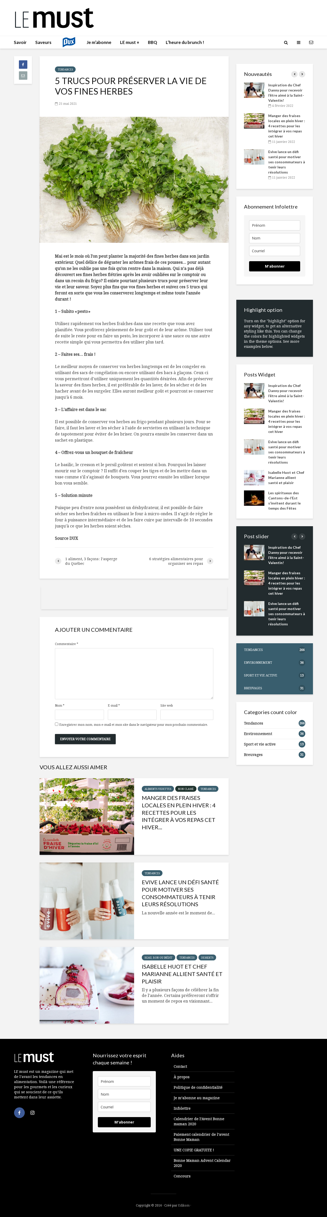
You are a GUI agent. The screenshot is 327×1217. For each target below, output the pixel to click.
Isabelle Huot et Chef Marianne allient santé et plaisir (182, 974)
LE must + (129, 42)
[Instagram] (32, 1112)
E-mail (114, 705)
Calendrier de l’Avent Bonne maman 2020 (199, 1121)
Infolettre (182, 1108)
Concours (182, 1176)
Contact (180, 1066)
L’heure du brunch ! (185, 42)
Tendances (65, 69)
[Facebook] (19, 1112)
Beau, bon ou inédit (158, 957)
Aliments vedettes (158, 789)
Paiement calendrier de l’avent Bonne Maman (201, 1137)
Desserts (207, 957)
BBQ (152, 42)
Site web (166, 705)
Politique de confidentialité (198, 1087)
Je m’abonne (99, 42)
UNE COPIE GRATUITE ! (194, 1149)
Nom (59, 705)
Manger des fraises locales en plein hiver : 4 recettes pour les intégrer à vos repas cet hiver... (179, 812)
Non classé (186, 789)
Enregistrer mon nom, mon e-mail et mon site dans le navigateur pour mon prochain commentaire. (133, 724)
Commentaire (66, 644)
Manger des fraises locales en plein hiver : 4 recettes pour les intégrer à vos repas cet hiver (286, 125)
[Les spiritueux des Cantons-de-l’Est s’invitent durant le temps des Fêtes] (254, 497)
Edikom (184, 1205)
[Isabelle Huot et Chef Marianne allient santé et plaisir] (87, 985)
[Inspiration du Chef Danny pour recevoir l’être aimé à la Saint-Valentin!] (254, 90)
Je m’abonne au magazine (197, 1097)
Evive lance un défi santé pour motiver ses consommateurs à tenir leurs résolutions (180, 893)
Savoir (20, 42)
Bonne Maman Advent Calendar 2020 (202, 1163)
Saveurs (43, 42)
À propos (182, 1076)
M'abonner (275, 266)
